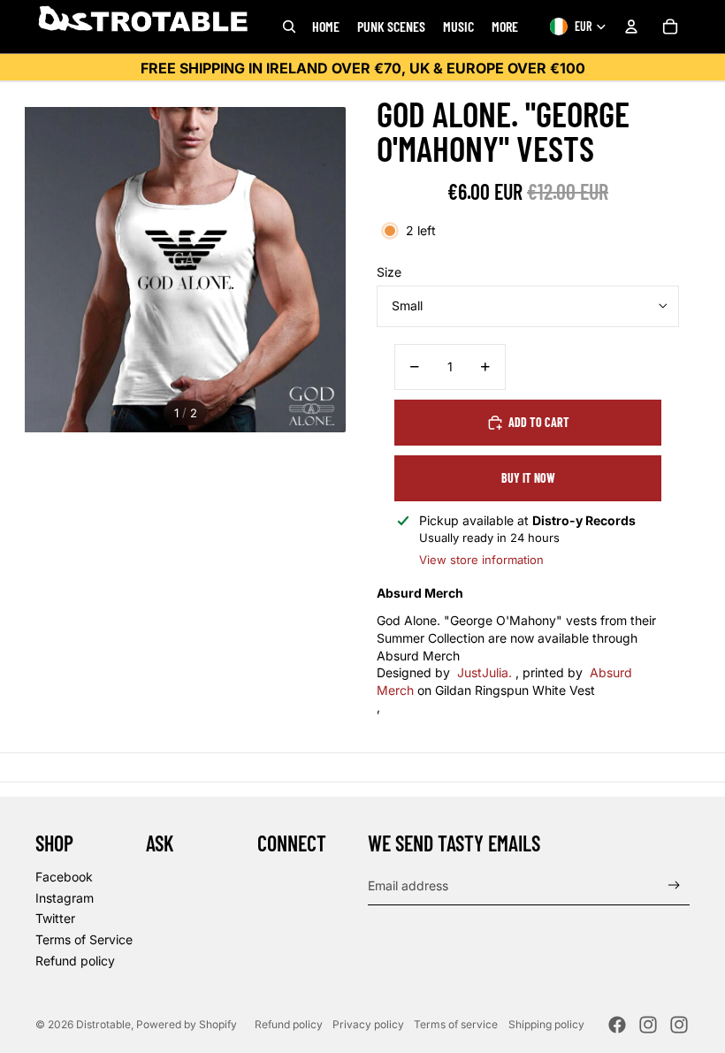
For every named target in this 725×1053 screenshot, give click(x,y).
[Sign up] (674, 885)
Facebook (64, 876)
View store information (481, 560)
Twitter (55, 918)
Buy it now (528, 477)
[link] (484, 672)
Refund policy (75, 960)
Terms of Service (84, 939)
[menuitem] (505, 26)
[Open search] (289, 26)
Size (389, 271)
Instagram (64, 897)
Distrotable (103, 1024)
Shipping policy (546, 1024)
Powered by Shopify (186, 1024)
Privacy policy (368, 1024)
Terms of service (456, 1024)
